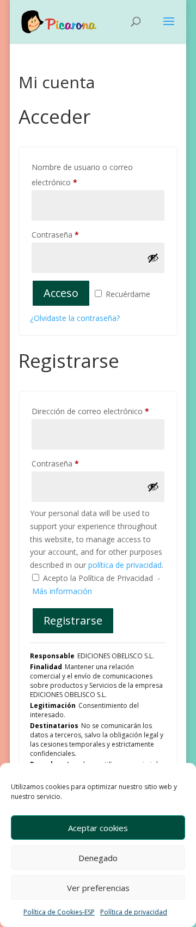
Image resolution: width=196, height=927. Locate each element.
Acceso (61, 293)
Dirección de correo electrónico (90, 411)
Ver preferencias (98, 887)
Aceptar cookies (98, 827)
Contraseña (55, 234)
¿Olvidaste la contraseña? (75, 318)
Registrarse (73, 620)
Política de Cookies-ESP (59, 912)
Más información (62, 591)
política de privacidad (125, 565)
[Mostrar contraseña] (153, 258)
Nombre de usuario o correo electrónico (82, 174)
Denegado (98, 857)
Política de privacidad (133, 912)
